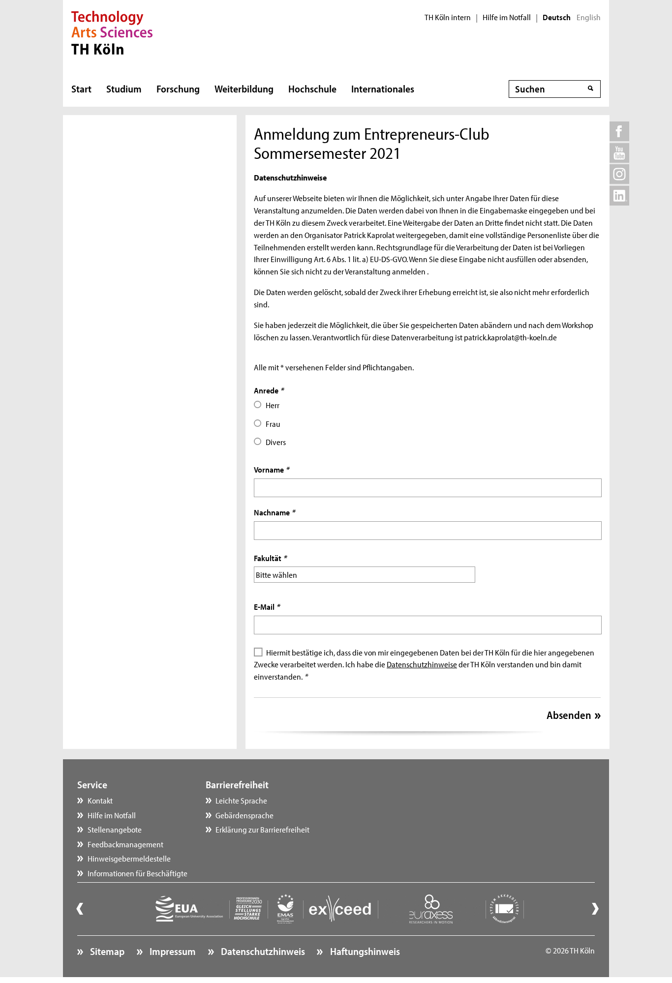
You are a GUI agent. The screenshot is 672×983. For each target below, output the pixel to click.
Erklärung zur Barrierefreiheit (262, 829)
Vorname (271, 469)
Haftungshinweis (363, 951)
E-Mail (266, 606)
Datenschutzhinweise (422, 663)
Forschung (178, 88)
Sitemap (106, 951)
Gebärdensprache (244, 814)
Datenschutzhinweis (262, 951)
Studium (124, 88)
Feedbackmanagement (125, 843)
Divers (276, 441)
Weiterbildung (244, 88)
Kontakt (100, 800)
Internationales (382, 88)
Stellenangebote (115, 829)
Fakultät (270, 557)
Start (81, 88)
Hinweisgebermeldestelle (129, 858)
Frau (273, 423)
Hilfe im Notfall (507, 17)
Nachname (274, 511)
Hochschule (312, 88)
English (589, 17)
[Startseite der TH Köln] (112, 31)
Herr (272, 404)
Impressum (172, 951)
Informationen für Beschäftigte (137, 872)
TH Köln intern (448, 17)
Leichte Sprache (241, 800)
